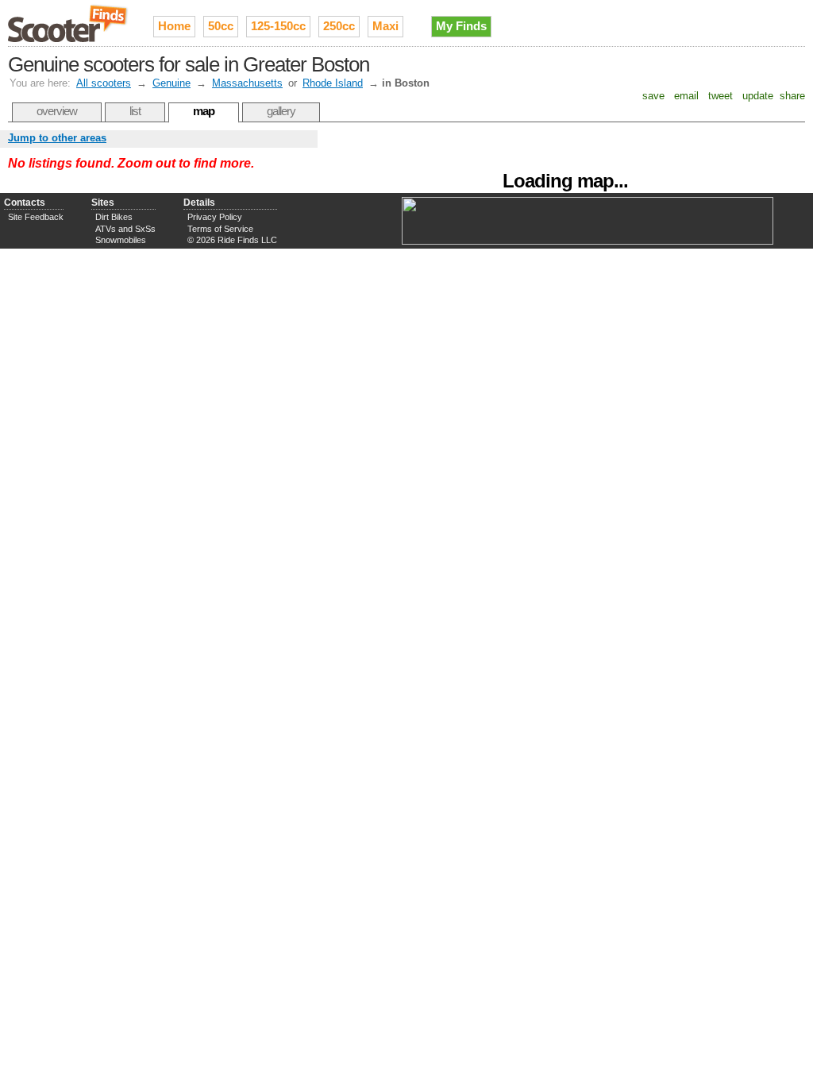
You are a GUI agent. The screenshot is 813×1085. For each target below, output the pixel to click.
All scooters (103, 83)
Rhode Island (332, 83)
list (135, 111)
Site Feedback (36, 217)
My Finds (461, 26)
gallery (281, 111)
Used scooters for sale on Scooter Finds (68, 23)
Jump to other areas (57, 138)
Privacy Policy (214, 217)
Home (174, 26)
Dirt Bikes (114, 217)
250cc (339, 26)
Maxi (385, 26)
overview (57, 111)
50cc (220, 26)
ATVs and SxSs (125, 229)
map (203, 111)
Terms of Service (220, 229)
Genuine (171, 83)
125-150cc (278, 26)
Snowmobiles (120, 240)
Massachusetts (247, 83)
